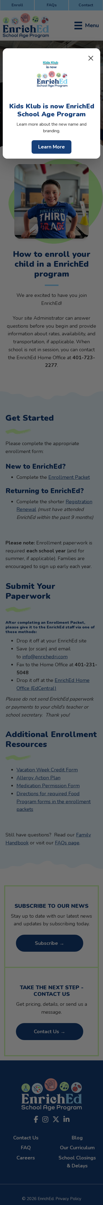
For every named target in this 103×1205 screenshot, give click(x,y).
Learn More (51, 147)
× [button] (91, 58)
